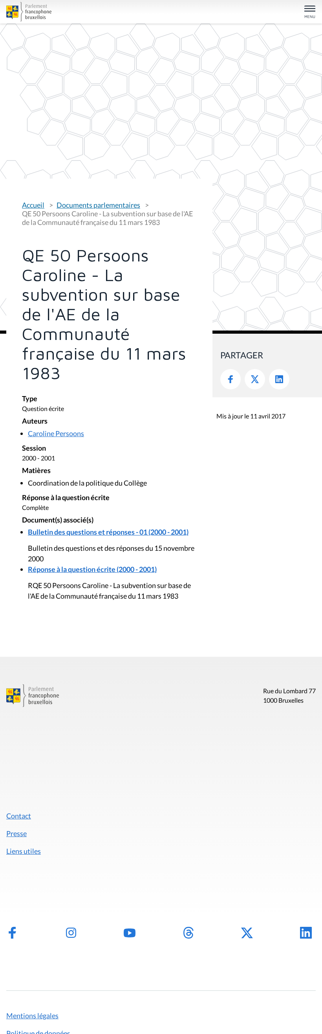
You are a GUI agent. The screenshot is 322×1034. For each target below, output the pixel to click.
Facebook (230, 379)
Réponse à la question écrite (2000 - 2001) (92, 569)
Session (34, 448)
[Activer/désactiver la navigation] (310, 12)
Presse (16, 833)
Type (29, 399)
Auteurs (35, 421)
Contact (18, 815)
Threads (188, 933)
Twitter (255, 379)
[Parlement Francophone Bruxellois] (56, 12)
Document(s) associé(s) (57, 520)
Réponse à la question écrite (66, 498)
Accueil (33, 205)
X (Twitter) (247, 933)
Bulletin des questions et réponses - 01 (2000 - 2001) (108, 532)
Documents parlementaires (98, 205)
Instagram (71, 933)
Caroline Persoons (56, 433)
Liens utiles (23, 851)
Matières (36, 471)
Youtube (129, 933)
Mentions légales (32, 1015)
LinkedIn (279, 379)
